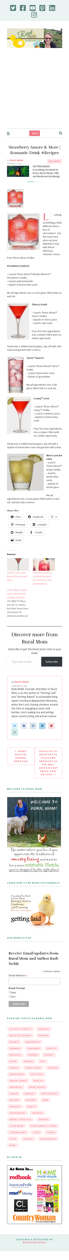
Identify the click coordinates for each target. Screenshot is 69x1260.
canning (15, 1048)
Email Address (18, 975)
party (32, 1106)
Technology (18, 1132)
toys (13, 1139)
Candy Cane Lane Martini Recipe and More (17, 576)
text (13, 996)
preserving (17, 1113)
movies (14, 1100)
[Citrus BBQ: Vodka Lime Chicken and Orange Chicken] (20, 603)
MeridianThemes (34, 1242)
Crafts (51, 1048)
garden (53, 1068)
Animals (43, 1029)
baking (43, 1035)
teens (51, 1132)
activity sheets (20, 1029)
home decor (37, 1087)
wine (13, 1145)
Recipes (54, 161)
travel (28, 1139)
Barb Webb (16, 160)
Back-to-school (20, 1035)
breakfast (33, 1042)
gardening (17, 1074)
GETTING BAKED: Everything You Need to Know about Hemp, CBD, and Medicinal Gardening (46, 171)
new (45, 1100)
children (34, 1048)
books (14, 1042)
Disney (49, 1055)
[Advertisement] (34, 91)
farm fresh (33, 1068)
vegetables (48, 1139)
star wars (17, 1126)
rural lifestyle (20, 1119)
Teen (36, 1132)
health (38, 1080)
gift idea (37, 1074)
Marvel (29, 1093)
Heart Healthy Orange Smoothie (21, 756)
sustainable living (43, 1126)
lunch (14, 1093)
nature (31, 1100)
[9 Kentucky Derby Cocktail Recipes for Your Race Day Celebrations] (44, 564)
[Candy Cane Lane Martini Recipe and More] (18, 564)
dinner (32, 1055)
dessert (15, 1055)
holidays (16, 1087)
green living (18, 1080)
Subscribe (52, 661)
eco (42, 1061)
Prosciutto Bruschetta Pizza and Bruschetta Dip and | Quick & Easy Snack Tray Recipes (48, 763)
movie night (50, 1093)
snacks (43, 1119)
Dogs (13, 1061)
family (14, 1068)
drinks (28, 1061)
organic (15, 1106)
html (13, 992)
